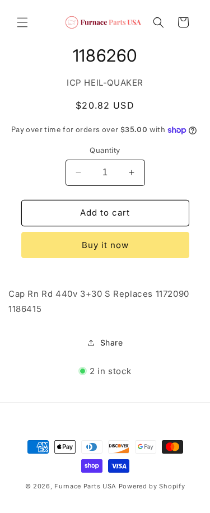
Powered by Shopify (152, 486)
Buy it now (105, 245)
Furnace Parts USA (85, 486)
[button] (22, 22)
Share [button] (111, 342)
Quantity (105, 150)
